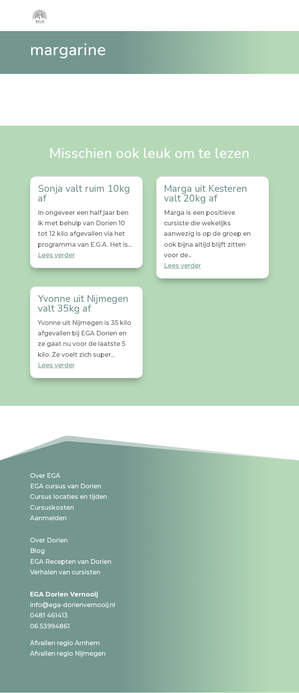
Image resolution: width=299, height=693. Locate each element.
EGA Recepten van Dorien (70, 561)
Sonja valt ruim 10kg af (84, 193)
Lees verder (56, 255)
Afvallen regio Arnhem (65, 643)
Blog (37, 550)
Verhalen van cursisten (65, 572)
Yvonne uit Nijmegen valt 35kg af (83, 303)
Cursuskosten (52, 507)
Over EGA (45, 475)
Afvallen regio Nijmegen (68, 653)
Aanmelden (48, 518)
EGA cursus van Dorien (65, 486)
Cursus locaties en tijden (68, 496)
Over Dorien (49, 540)
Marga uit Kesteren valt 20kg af (205, 193)
